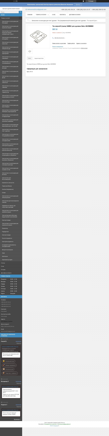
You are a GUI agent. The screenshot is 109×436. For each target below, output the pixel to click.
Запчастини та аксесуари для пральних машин (10, 26)
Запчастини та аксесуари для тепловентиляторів (10, 164)
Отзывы (3, 269)
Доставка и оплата (6, 273)
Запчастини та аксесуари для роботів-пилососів (10, 149)
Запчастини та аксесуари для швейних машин (10, 211)
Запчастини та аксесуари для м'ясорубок (10, 38)
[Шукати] (20, 12)
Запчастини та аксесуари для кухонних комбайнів (10, 120)
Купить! (78, 4)
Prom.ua (63, 422)
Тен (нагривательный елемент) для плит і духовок (72, 20)
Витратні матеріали (7, 249)
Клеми (4, 192)
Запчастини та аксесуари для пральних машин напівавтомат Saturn (10, 32)
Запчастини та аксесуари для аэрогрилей (10, 52)
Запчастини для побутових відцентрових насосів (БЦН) (9, 216)
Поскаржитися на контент (50, 424)
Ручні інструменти (7, 238)
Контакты (63, 14)
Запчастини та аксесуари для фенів (10, 76)
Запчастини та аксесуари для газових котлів (10, 168)
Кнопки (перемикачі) (7, 189)
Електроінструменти (7, 241)
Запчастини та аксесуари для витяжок (10, 173)
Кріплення (5, 256)
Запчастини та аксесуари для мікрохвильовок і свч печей (10, 125)
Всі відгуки (17, 419)
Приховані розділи (7, 259)
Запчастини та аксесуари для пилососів (10, 43)
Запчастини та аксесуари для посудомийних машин (10, 135)
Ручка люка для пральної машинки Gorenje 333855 (9, 413)
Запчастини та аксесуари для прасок (10, 72)
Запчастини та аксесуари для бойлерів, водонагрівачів (10, 110)
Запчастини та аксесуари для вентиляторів (10, 101)
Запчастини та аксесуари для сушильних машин (10, 224)
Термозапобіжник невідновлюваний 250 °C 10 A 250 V (10, 391)
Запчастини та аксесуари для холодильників (10, 139)
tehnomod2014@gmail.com (8, 331)
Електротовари (6, 220)
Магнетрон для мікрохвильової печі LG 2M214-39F (11, 354)
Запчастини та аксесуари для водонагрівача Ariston (10, 96)
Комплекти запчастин (8, 182)
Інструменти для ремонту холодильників (9, 245)
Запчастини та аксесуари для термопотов (10, 91)
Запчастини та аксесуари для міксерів (10, 67)
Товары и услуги (5, 18)
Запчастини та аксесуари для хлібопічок (10, 81)
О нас (2, 266)
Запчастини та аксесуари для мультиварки (10, 105)
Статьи (3, 263)
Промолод (5, 228)
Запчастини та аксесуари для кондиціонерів (10, 115)
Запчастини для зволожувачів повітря (10, 201)
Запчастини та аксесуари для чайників (10, 86)
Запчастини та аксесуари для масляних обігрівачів (10, 159)
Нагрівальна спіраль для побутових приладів (8, 206)
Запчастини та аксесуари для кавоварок (10, 57)
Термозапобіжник (7, 186)
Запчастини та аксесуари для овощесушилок (10, 196)
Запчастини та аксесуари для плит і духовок (10, 130)
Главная (29, 14)
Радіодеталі (5, 231)
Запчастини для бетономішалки (6, 178)
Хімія (3, 253)
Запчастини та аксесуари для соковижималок (10, 62)
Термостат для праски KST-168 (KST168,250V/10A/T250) (11, 395)
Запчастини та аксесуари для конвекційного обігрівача (10, 154)
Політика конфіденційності (64, 424)
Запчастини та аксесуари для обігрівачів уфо (10, 47)
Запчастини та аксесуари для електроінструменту (10, 144)
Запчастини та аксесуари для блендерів (10, 22)
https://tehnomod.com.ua (7, 326)
